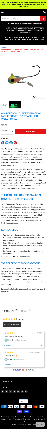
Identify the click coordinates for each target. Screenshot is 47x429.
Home (3, 48)
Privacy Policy (17, 419)
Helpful (8, 345)
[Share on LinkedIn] (11, 142)
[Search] (43, 18)
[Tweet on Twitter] (7, 142)
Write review (13, 325)
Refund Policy (6, 419)
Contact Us (40, 417)
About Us (4, 417)
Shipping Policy (29, 417)
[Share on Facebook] (2, 142)
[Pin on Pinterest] (15, 142)
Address (27, 419)
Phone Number (38, 419)
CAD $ (22, 401)
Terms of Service (15, 417)
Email (23, 421)
